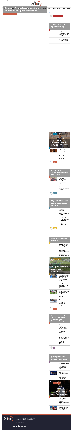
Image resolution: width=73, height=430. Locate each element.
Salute (49, 8)
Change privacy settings (19, 426)
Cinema (54, 8)
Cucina (63, 8)
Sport (58, 8)
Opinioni (68, 8)
